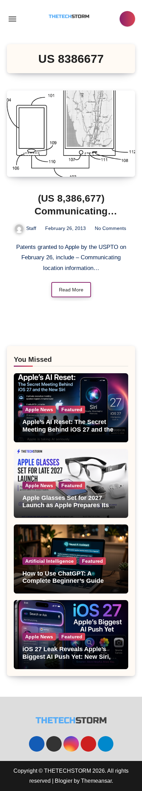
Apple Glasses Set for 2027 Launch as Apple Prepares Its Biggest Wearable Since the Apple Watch (65, 509)
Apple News (39, 409)
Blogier (63, 781)
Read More (71, 289)
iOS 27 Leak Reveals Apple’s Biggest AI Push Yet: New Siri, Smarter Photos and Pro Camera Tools (70, 660)
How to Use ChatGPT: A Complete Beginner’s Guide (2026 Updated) (63, 581)
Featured (71, 409)
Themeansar (96, 781)
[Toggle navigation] (12, 19)
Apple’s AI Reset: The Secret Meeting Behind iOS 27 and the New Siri (67, 429)
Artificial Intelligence (49, 561)
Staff (31, 228)
